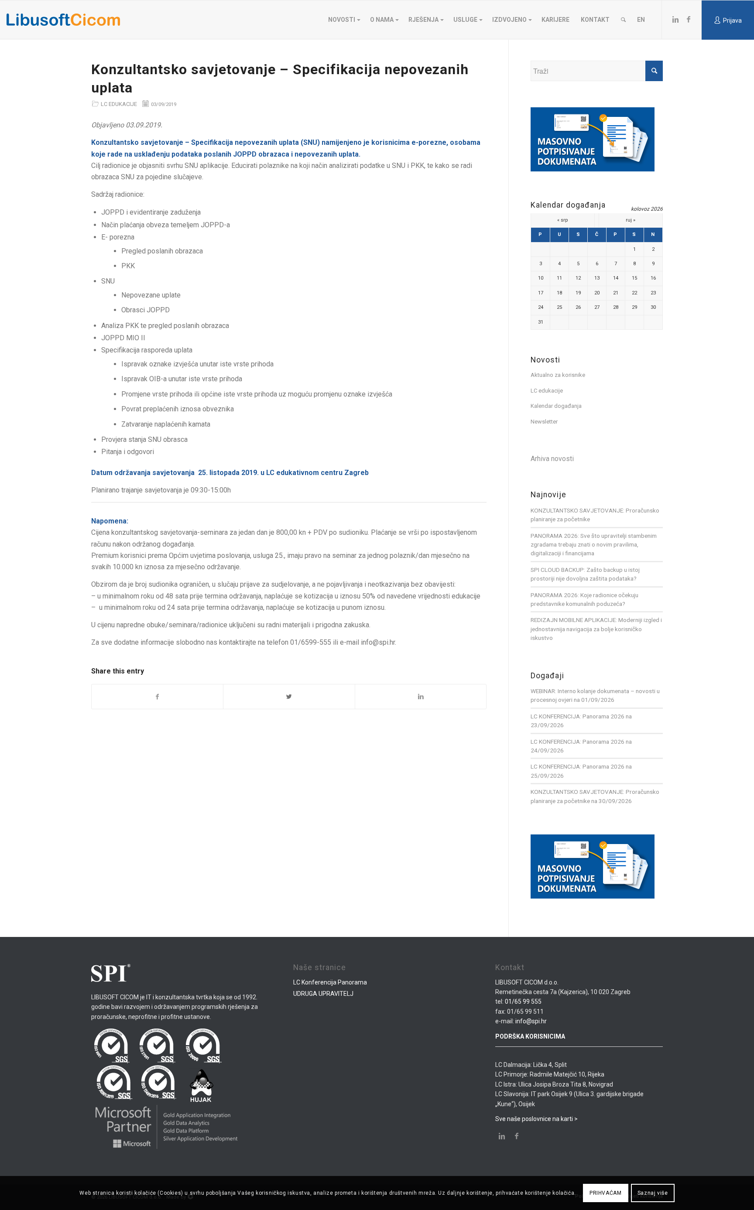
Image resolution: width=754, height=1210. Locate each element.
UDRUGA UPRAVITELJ (323, 993)
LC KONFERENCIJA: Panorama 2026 (577, 716)
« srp (562, 220)
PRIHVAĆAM (605, 1193)
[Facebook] (688, 19)
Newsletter (544, 421)
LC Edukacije (119, 104)
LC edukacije (547, 390)
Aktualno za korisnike (558, 375)
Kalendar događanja (556, 406)
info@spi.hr (531, 1021)
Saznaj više (652, 1193)
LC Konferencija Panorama (330, 982)
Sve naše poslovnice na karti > (536, 1118)
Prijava (732, 20)
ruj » (630, 220)
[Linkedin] (675, 19)
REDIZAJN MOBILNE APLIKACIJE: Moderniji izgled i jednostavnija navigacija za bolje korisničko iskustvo (596, 628)
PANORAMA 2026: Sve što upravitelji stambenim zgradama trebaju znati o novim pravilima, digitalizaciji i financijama (594, 544)
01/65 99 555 (523, 1001)
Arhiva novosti (552, 459)
